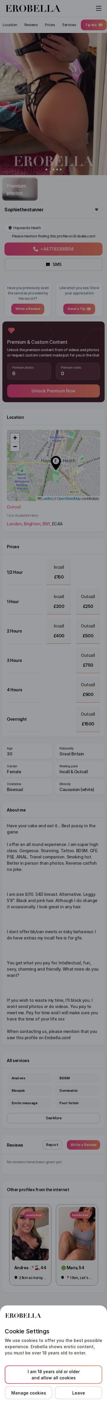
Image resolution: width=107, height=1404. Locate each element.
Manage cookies (28, 1392)
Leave (78, 1392)
